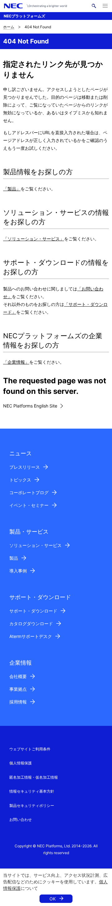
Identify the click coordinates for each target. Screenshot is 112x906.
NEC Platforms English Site (30, 405)
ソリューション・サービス (35, 545)
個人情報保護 (20, 763)
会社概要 (18, 676)
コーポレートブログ (29, 492)
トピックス (20, 479)
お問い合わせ (20, 819)
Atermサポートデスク (30, 636)
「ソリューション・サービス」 (33, 238)
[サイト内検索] (93, 6)
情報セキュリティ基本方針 (31, 791)
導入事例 (18, 570)
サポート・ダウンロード (33, 610)
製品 (13, 558)
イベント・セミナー (29, 505)
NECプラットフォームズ (24, 16)
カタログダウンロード (31, 623)
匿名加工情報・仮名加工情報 (33, 777)
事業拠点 (18, 689)
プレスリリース (24, 467)
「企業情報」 (16, 362)
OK (52, 898)
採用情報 (18, 701)
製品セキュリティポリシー (31, 805)
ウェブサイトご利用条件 (29, 749)
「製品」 (12, 188)
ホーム (8, 27)
